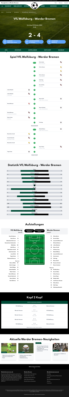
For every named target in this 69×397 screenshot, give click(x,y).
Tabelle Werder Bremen (29, 375)
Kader (43, 6)
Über (56, 2)
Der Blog (64, 6)
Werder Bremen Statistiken (30, 381)
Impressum (49, 383)
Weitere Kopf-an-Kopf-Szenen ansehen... (34, 327)
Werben (60, 2)
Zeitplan (26, 6)
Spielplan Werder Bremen (29, 377)
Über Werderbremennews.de (53, 379)
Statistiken (53, 6)
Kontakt (66, 2)
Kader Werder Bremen (29, 379)
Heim (2, 12)
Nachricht (8, 6)
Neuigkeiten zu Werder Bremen (10, 2)
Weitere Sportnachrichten (34, 366)
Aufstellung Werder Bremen (39, 231)
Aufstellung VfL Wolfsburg (29, 231)
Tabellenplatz (18, 6)
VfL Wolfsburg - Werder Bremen (29, 12)
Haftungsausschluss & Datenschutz (54, 375)
